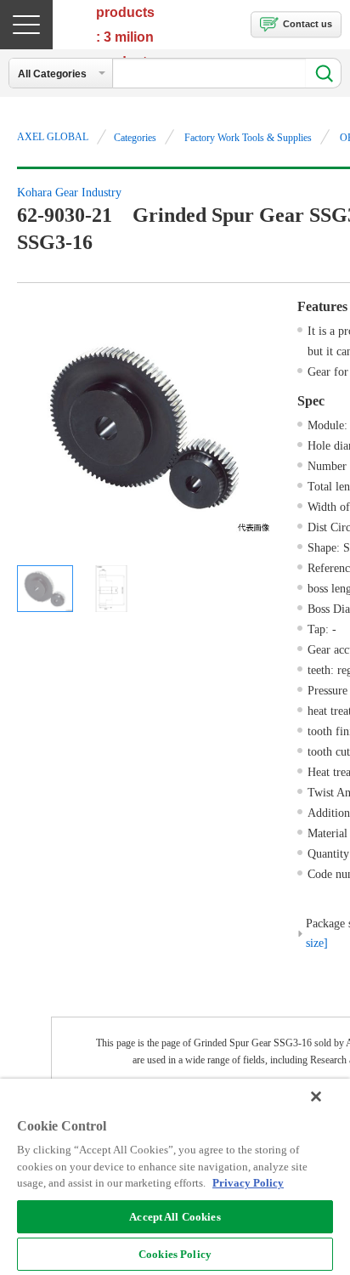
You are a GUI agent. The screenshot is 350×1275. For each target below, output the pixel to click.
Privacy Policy (248, 1182)
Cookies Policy (175, 1254)
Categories (135, 138)
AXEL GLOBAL (52, 137)
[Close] (316, 1096)
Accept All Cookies (174, 1216)
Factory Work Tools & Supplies (248, 138)
